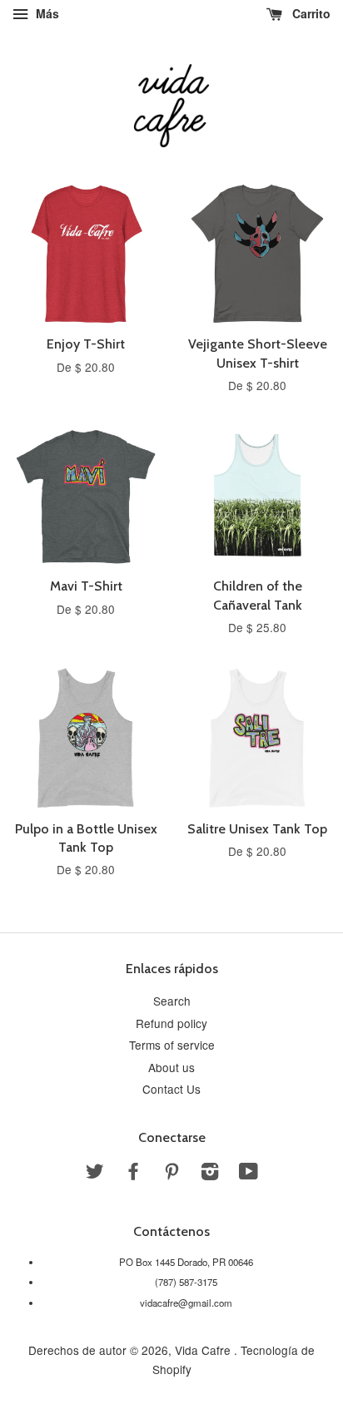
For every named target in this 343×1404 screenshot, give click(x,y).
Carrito (310, 13)
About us (171, 1067)
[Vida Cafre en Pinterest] (171, 1173)
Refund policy (171, 1023)
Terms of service (172, 1044)
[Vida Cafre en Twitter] (95, 1173)
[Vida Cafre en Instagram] (210, 1173)
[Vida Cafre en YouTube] (248, 1173)
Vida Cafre (204, 1350)
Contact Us (171, 1088)
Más (45, 13)
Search (172, 1000)
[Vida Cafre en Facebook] (133, 1173)
